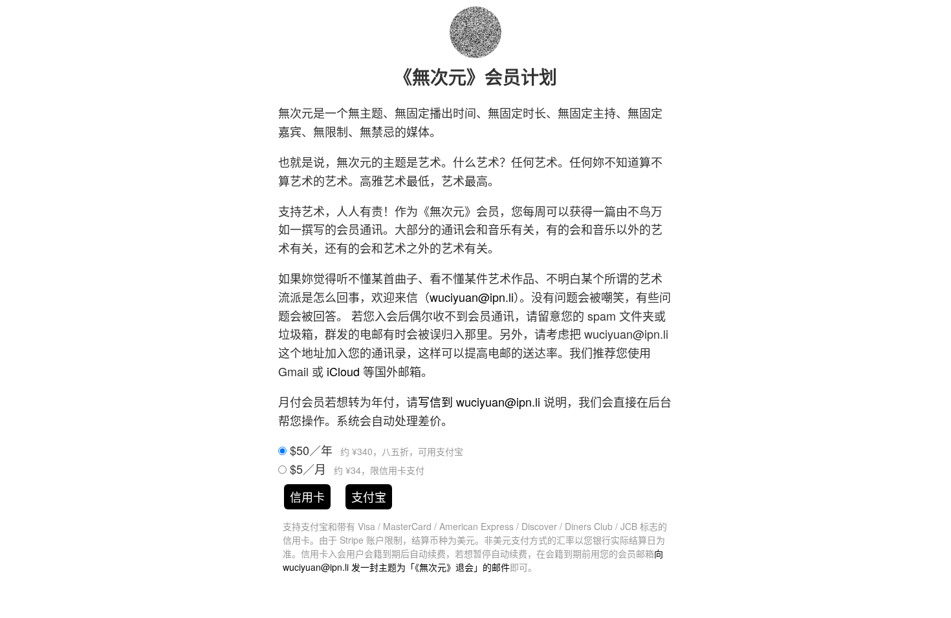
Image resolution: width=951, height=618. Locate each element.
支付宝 (368, 496)
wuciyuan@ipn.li (472, 296)
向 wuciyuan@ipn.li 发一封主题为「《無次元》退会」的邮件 (473, 560)
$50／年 (375, 450)
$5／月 (355, 468)
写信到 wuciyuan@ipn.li (479, 401)
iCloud (343, 371)
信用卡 (307, 496)
